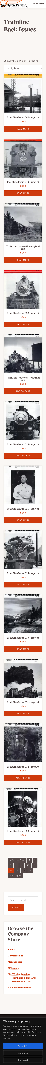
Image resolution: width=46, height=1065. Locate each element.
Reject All (23, 1060)
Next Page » (15, 875)
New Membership (21, 981)
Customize (23, 1053)
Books (11, 949)
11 (34, 865)
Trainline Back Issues (19, 987)
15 (30, 870)
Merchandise (15, 962)
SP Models (13, 968)
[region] (23, 1041)
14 (24, 870)
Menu (40, 3)
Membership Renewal (24, 978)
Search (16, 907)
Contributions (15, 956)
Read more (23, 129)
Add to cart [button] (23, 391)
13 (17, 870)
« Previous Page (17, 860)
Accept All (23, 1046)
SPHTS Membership (19, 974)
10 (28, 865)
